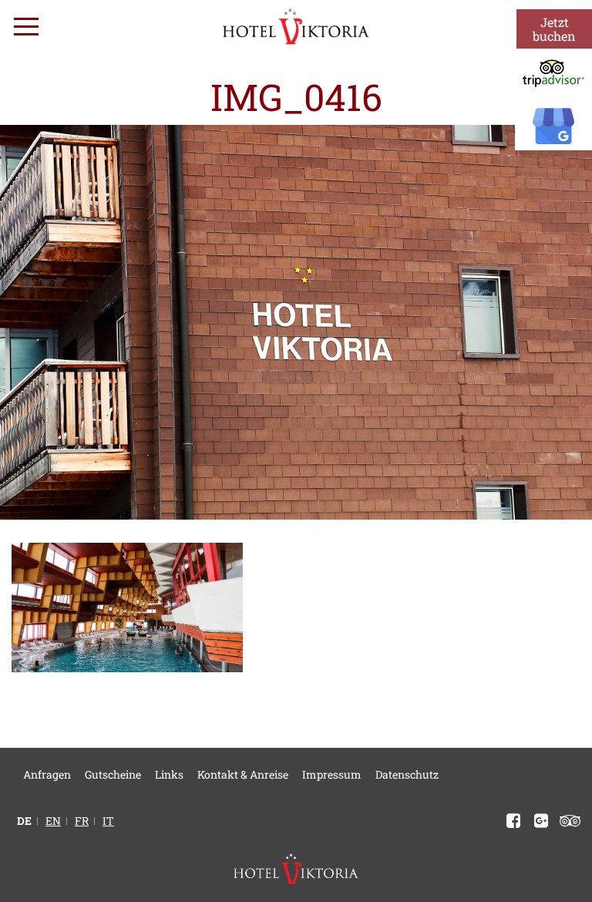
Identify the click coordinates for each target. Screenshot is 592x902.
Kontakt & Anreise (242, 774)
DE (24, 821)
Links (169, 774)
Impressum (332, 774)
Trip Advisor (566, 821)
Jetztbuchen (554, 29)
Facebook (510, 821)
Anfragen (47, 774)
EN (53, 821)
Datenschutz (407, 774)
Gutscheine (113, 774)
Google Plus (538, 821)
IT (108, 821)
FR (82, 821)
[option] (296, 322)
